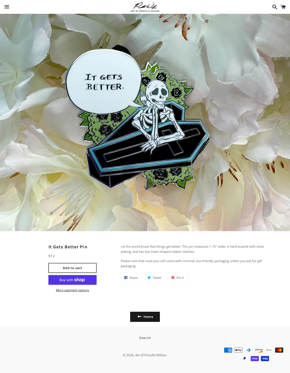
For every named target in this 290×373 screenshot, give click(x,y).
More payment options (72, 290)
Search (145, 338)
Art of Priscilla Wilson (150, 355)
